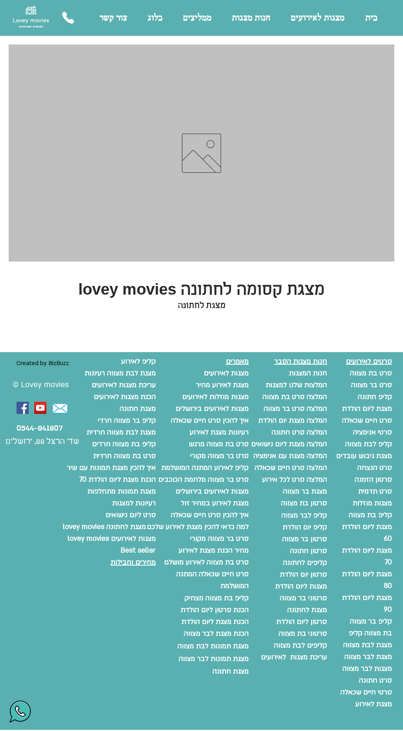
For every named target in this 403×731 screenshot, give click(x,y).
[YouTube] (40, 408)
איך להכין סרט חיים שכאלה (210, 514)
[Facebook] (23, 408)
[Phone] (68, 18)
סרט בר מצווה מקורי (219, 538)
